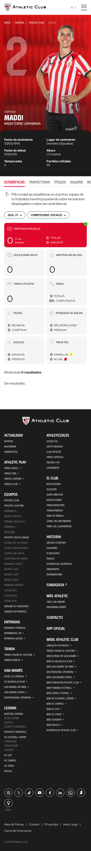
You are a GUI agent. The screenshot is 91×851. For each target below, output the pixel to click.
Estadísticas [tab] (14, 182)
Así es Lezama (11, 717)
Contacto (55, 617)
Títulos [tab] (60, 182)
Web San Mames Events (59, 677)
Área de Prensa (55, 515)
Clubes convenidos (15, 726)
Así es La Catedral (14, 676)
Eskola (8, 770)
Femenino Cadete (13, 563)
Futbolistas (53, 553)
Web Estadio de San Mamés (61, 655)
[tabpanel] (45, 289)
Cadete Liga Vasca (14, 553)
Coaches (9, 749)
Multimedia (10, 446)
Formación (10, 741)
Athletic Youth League (16, 537)
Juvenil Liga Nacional (16, 547)
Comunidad (53, 467)
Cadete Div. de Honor (15, 558)
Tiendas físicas (12, 659)
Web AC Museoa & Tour (59, 661)
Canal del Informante (59, 520)
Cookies (34, 824)
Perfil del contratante (59, 526)
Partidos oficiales (59, 161)
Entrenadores (54, 574)
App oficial (56, 628)
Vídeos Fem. (10, 473)
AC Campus (10, 760)
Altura (51, 150)
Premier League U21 (14, 521)
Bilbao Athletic (12, 516)
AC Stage (9, 765)
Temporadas (13, 161)
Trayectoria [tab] (39, 182)
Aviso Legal (70, 824)
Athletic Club (36, 22)
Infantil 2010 (11, 574)
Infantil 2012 (11, 569)
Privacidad (51, 824)
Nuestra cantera (13, 713)
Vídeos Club (11, 483)
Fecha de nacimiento (18, 140)
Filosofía (52, 489)
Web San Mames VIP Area (60, 666)
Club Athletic (54, 451)
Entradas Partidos (14, 627)
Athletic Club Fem (13, 505)
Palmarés (52, 547)
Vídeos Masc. (11, 467)
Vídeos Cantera (12, 478)
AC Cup (8, 755)
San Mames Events (14, 692)
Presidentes (53, 569)
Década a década (56, 542)
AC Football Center (15, 737)
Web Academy (54, 719)
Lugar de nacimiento (61, 140)
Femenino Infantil (13, 584)
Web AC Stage (54, 714)
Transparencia (55, 510)
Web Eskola (53, 724)
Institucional (54, 483)
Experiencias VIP (12, 633)
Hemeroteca (11, 451)
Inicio (7, 22)
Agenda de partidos (15, 611)
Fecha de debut (15, 150)
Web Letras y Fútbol (58, 692)
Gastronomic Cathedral (17, 697)
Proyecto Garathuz (15, 731)
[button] (45, 235)
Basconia (9, 531)
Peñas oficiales (55, 456)
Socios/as (52, 441)
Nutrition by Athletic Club (61, 730)
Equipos (19, 22)
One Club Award (56, 601)
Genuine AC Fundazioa (16, 606)
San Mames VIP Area (15, 686)
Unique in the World (58, 645)
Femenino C (10, 526)
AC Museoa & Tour (14, 681)
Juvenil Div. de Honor (16, 542)
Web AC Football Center (60, 698)
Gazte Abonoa (55, 446)
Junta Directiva (55, 494)
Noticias (8, 441)
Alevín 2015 (10, 600)
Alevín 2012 (10, 590)
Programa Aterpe (56, 606)
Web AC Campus (55, 703)
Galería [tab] (76, 182)
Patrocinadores (56, 505)
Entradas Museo (13, 638)
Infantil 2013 (11, 579)
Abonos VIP (53, 462)
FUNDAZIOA (55, 584)
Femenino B (10, 510)
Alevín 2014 (10, 595)
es (72, 7)
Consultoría (11, 745)
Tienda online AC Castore (18, 654)
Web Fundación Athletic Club (63, 682)
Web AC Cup (53, 708)
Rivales (50, 558)
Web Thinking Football (59, 687)
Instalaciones (54, 499)
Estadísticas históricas (59, 563)
